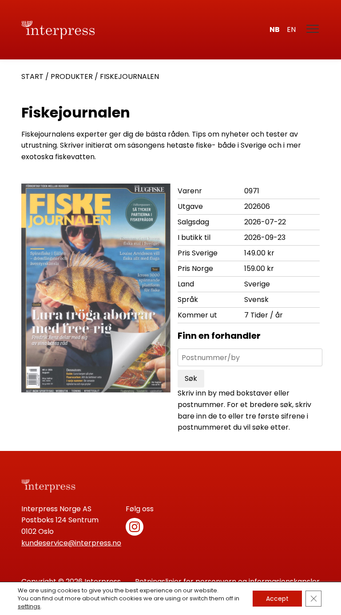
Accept (277, 598)
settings (29, 607)
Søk (191, 378)
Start (32, 76)
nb (275, 29)
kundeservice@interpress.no (71, 543)
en (291, 29)
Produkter (72, 76)
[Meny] (313, 30)
